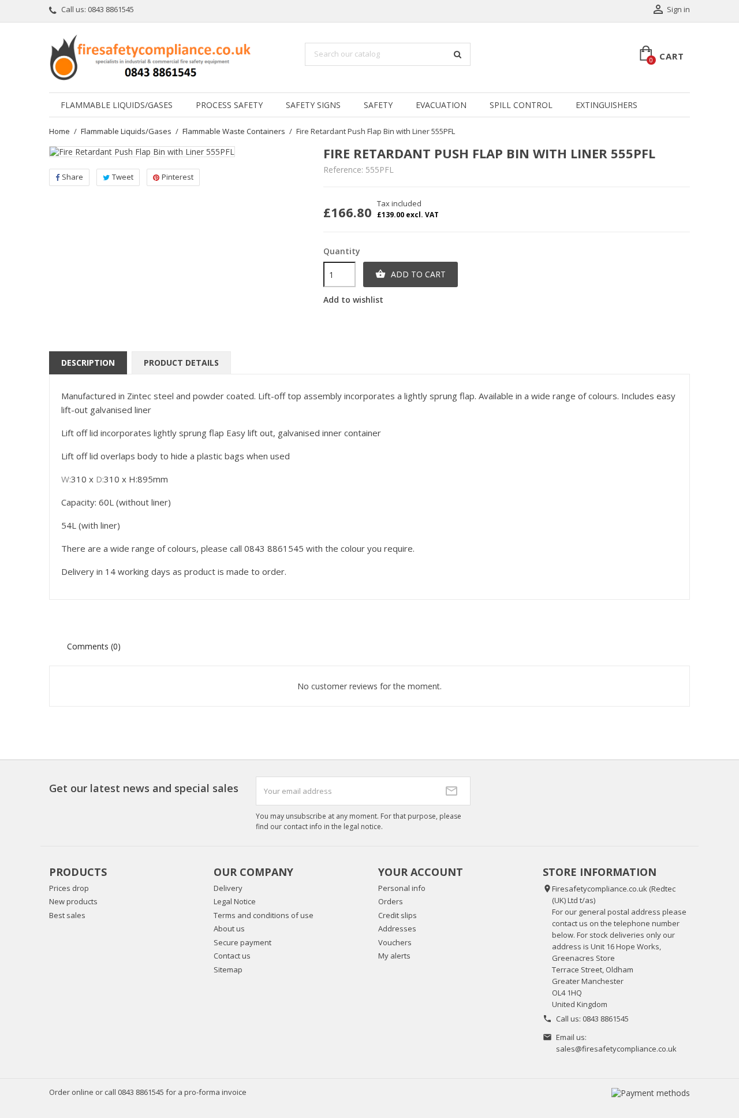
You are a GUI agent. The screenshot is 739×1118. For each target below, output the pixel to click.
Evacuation (441, 104)
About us (229, 928)
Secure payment (242, 942)
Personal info (402, 888)
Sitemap (228, 969)
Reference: (343, 170)
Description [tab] (88, 362)
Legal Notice (235, 901)
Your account (420, 872)
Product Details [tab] (181, 362)
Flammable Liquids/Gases (117, 104)
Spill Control (521, 104)
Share (72, 177)
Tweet (122, 177)
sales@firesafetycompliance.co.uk (616, 1048)
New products (73, 901)
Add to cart (410, 274)
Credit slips (397, 915)
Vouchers (395, 942)
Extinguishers (606, 104)
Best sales (67, 915)
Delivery (228, 888)
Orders (390, 901)
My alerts (394, 955)
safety (378, 104)
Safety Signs (313, 104)
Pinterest (177, 177)
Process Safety (229, 104)
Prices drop (69, 888)
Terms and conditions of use (263, 915)
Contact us (232, 955)
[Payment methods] (650, 1092)
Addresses (397, 928)
